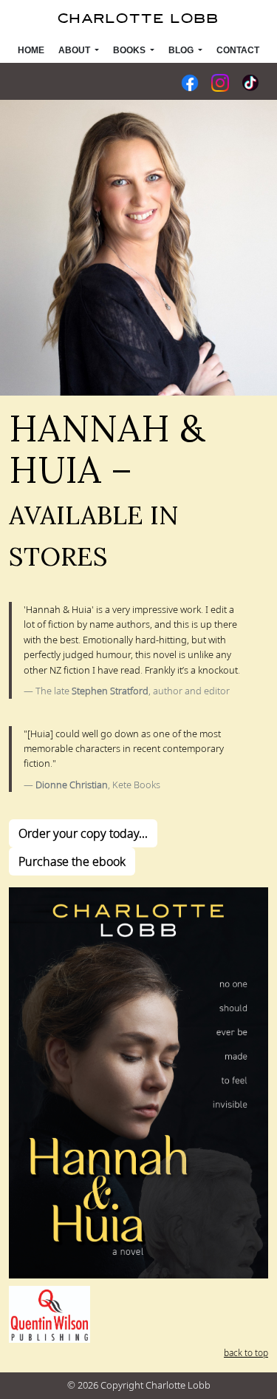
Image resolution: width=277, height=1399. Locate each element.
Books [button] (130, 50)
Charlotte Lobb (138, 19)
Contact (237, 50)
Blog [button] (182, 50)
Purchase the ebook (72, 861)
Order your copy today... (83, 833)
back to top (246, 1353)
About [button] (75, 50)
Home (31, 50)
